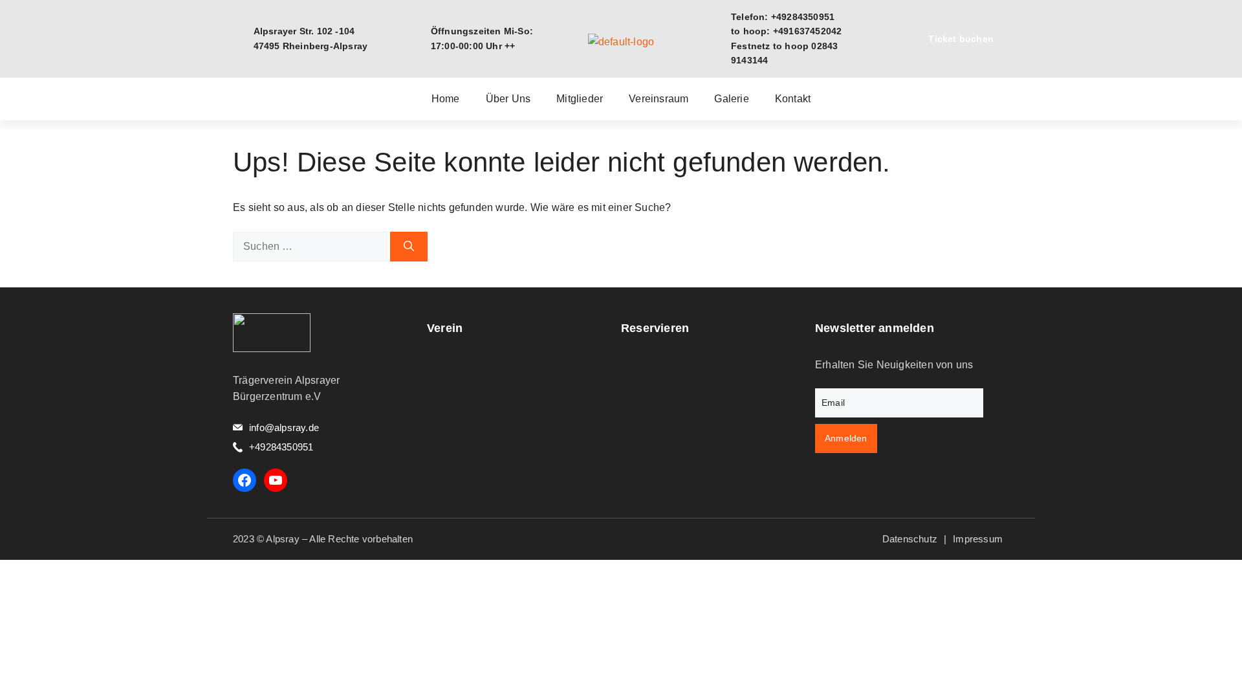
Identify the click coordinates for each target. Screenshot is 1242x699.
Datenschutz (909, 538)
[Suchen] (409, 246)
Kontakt (793, 99)
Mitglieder (579, 99)
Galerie (731, 99)
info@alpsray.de (284, 427)
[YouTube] (275, 480)
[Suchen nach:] (311, 246)
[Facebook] (244, 480)
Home (445, 99)
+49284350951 (281, 446)
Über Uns (508, 99)
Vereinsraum (658, 99)
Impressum (978, 538)
